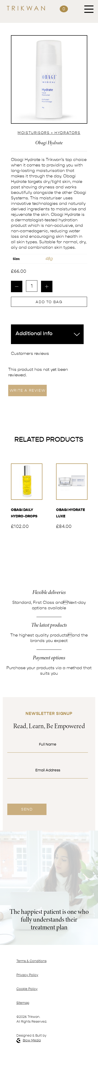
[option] (49, 79)
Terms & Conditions (31, 961)
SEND (27, 809)
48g (49, 258)
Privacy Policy (27, 975)
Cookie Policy (27, 989)
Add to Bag (49, 302)
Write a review (27, 390)
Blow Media (32, 1040)
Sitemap (22, 1003)
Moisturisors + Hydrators (49, 133)
